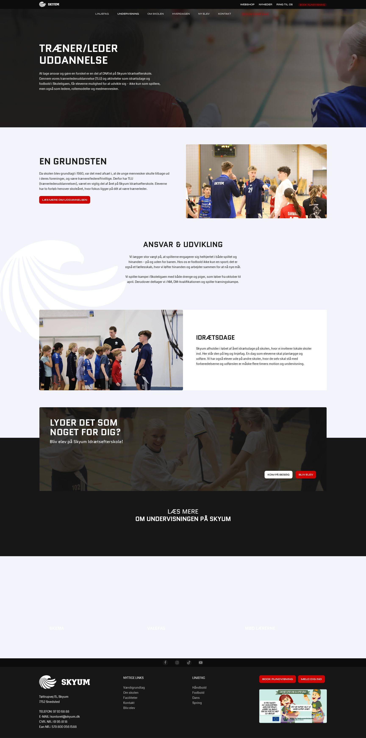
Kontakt (128, 702)
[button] (64, 200)
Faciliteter (130, 697)
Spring (197, 702)
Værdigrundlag (134, 687)
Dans (196, 697)
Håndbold (199, 687)
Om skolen (131, 692)
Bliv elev (129, 708)
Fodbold (198, 692)
